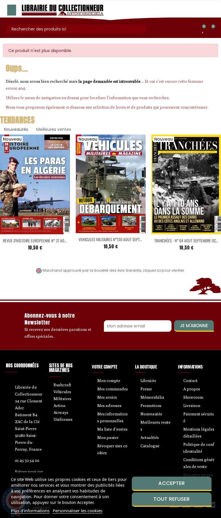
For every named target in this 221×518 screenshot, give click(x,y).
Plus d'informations (30, 510)
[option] (110, 197)
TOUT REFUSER (171, 498)
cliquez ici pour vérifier (163, 270)
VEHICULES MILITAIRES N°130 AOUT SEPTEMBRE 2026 (119, 239)
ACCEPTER (171, 483)
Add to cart (23, 231)
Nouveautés (16, 129)
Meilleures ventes (53, 129)
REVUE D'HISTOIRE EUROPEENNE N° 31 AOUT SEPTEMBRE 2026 (49, 240)
